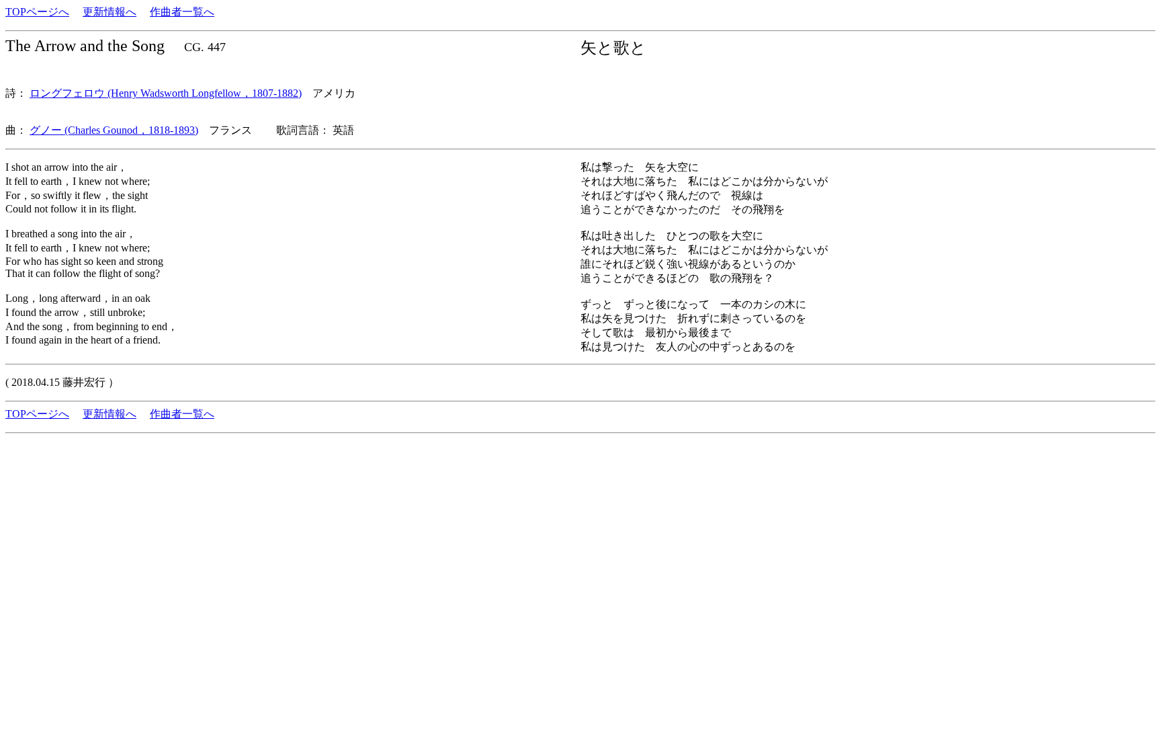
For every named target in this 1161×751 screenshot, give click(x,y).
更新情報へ (109, 11)
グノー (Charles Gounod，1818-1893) (114, 130)
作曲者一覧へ (182, 11)
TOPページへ (37, 11)
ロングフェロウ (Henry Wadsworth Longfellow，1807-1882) (166, 93)
